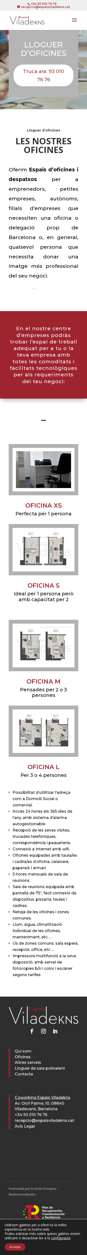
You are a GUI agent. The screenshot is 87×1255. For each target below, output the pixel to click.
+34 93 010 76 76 (31, 1114)
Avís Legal (25, 1126)
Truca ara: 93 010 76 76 (43, 75)
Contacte (24, 1074)
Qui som (23, 1051)
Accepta (15, 1247)
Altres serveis (28, 1062)
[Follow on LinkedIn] (55, 1031)
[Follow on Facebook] (32, 1031)
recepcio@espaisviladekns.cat (44, 1120)
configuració (60, 1238)
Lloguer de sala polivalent (40, 1068)
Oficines (23, 1057)
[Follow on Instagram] (43, 1031)
